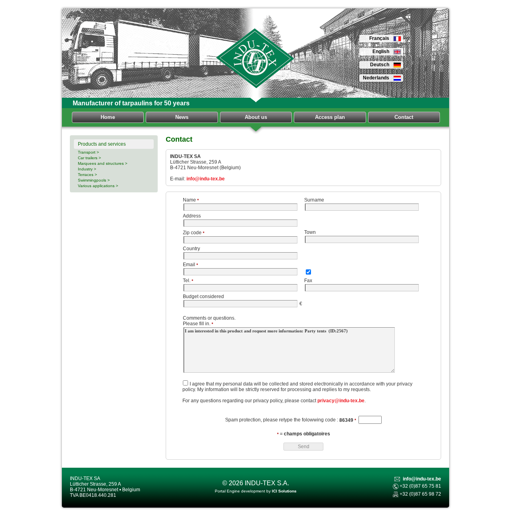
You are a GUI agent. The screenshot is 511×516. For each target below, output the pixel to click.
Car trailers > (89, 158)
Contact (403, 117)
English (380, 51)
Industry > (87, 169)
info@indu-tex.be (205, 179)
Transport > (88, 152)
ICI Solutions (284, 491)
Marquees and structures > (102, 163)
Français (379, 38)
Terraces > (87, 174)
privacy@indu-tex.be (340, 400)
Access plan (330, 117)
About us (256, 117)
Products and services (102, 144)
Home (108, 117)
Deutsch (379, 64)
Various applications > (98, 186)
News (181, 117)
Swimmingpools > (94, 180)
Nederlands (376, 78)
